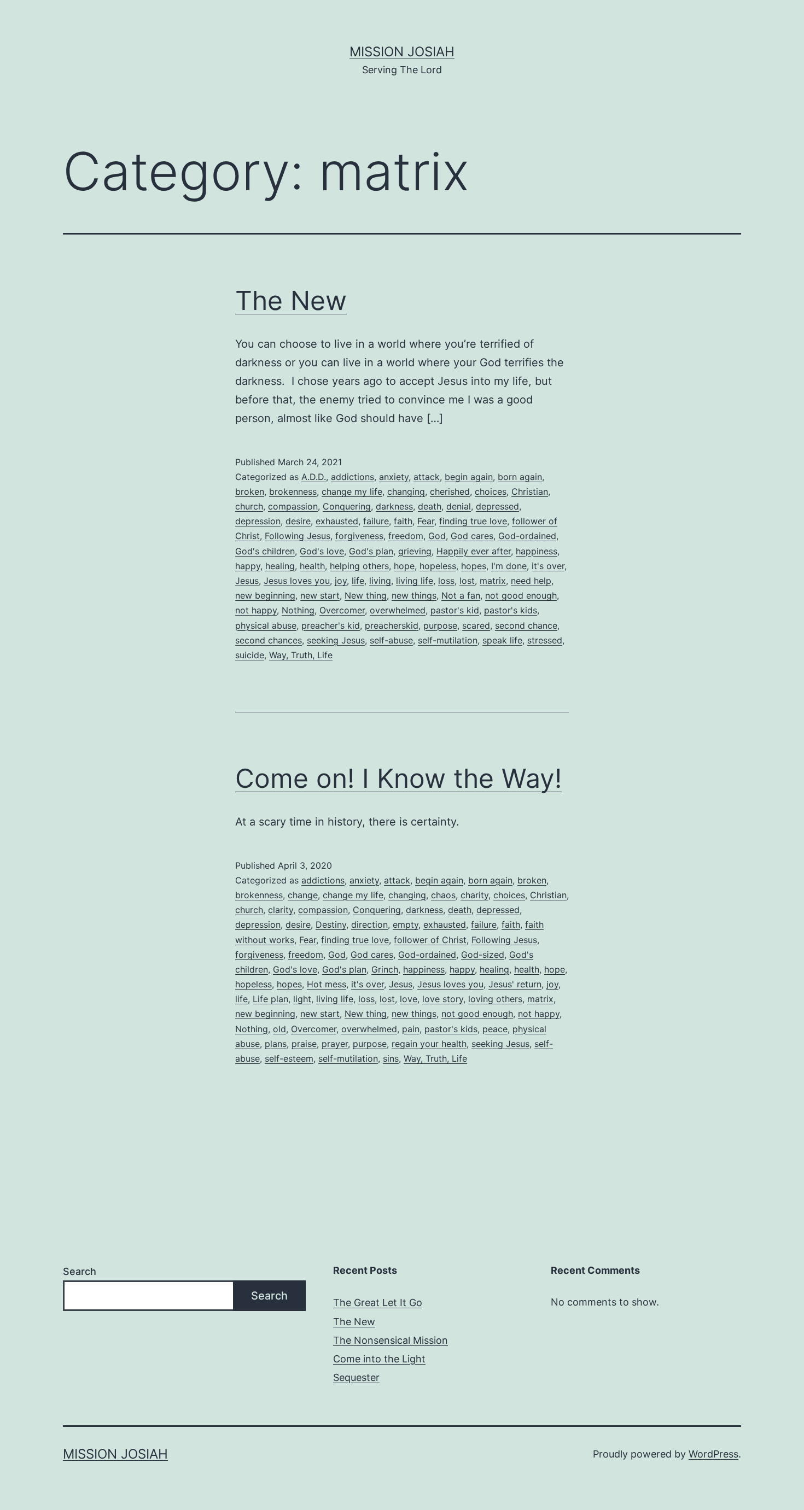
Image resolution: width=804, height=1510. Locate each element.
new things (414, 595)
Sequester (356, 1377)
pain (411, 1028)
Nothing (298, 610)
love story (442, 998)
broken (249, 491)
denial (458, 506)
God (437, 535)
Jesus (247, 580)
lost (467, 580)
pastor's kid (454, 610)
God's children (265, 551)
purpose (440, 625)
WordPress (713, 1454)
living (380, 580)
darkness (394, 506)
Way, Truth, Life (301, 654)
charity (474, 894)
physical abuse (265, 625)
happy (247, 565)
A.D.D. (313, 476)
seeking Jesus (336, 640)
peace (495, 1028)
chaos (443, 894)
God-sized (482, 954)
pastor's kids (510, 610)
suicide (249, 654)
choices (490, 491)
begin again (469, 476)
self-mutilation (447, 640)
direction (369, 924)
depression (258, 521)
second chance (526, 625)
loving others (495, 998)
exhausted (337, 521)
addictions (352, 476)
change (303, 894)
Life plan (270, 998)
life (358, 580)
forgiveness (359, 535)
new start (320, 595)
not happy (256, 610)
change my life (352, 491)
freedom (405, 535)
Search (79, 1271)
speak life (502, 640)
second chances (268, 640)
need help (531, 580)
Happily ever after (473, 551)
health (312, 565)
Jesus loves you (297, 580)
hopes (473, 565)
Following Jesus (297, 535)
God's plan (371, 551)
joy (341, 580)
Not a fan (460, 595)
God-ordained (527, 535)
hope (404, 565)
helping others (359, 565)
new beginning (265, 595)
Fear (425, 521)
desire (298, 521)
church (249, 506)
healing (280, 565)
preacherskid (391, 625)
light (302, 998)
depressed (497, 506)
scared (476, 625)
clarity (280, 909)
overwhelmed (398, 610)
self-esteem (289, 1058)
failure (376, 521)
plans (276, 1043)
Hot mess (326, 984)
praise (304, 1043)
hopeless (438, 565)
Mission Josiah (402, 52)
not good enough (521, 595)
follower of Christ (430, 939)
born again (520, 476)
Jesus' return (514, 984)
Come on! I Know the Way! (398, 778)
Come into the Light (379, 1359)
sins (391, 1058)
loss (446, 580)
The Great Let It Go (377, 1302)
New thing (366, 595)
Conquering (347, 506)
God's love (322, 551)
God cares (472, 535)
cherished (450, 491)
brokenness (293, 491)
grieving (415, 551)
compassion (293, 506)
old (279, 1028)
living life (414, 580)
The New (291, 300)
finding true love (473, 521)
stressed (544, 640)
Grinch (384, 969)
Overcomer (342, 610)
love (408, 998)
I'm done (509, 565)
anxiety (394, 476)
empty (405, 924)
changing (406, 491)
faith (403, 521)
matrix (493, 580)
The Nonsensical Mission (390, 1340)
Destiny (331, 924)
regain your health (429, 1043)
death (429, 506)
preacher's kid (330, 625)
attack (426, 476)
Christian (529, 491)
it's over (548, 565)
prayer (335, 1043)
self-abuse (391, 640)
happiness (536, 551)
